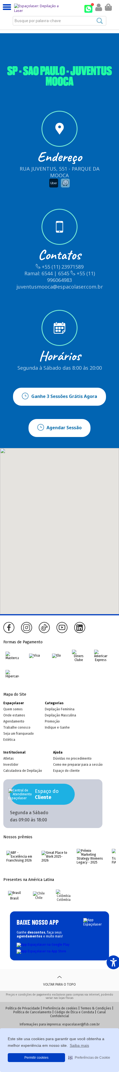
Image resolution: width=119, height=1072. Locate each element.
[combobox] (59, 20)
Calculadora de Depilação (22, 771)
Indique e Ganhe (57, 727)
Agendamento (13, 721)
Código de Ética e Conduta (74, 1012)
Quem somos (13, 709)
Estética (9, 740)
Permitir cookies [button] (36, 1058)
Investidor (10, 765)
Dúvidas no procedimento (72, 758)
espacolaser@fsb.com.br (81, 1024)
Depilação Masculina (60, 715)
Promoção (52, 721)
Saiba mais (79, 1045)
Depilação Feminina (59, 709)
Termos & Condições (96, 1008)
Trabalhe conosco (16, 727)
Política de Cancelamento (32, 1012)
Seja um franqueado (18, 734)
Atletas (8, 758)
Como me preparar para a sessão (78, 765)
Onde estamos (14, 715)
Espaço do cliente (66, 771)
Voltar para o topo (59, 984)
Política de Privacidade (23, 1008)
